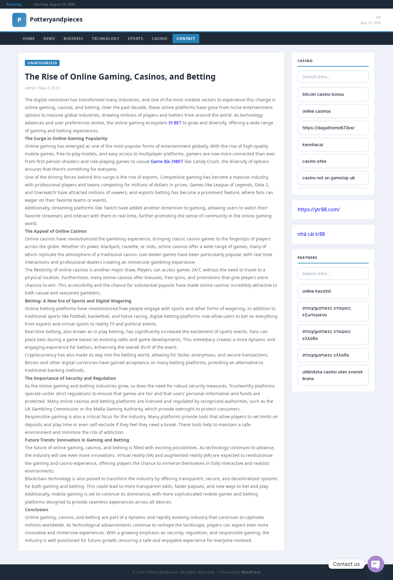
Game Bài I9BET (167, 161)
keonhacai (312, 144)
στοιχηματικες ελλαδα (325, 354)
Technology (105, 38)
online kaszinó (316, 291)
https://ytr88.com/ (319, 209)
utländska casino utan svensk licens (332, 375)
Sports (135, 38)
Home (29, 38)
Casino (159, 38)
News (49, 38)
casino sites (314, 161)
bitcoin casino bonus (323, 94)
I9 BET (175, 123)
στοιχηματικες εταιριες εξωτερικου (326, 311)
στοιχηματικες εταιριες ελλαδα (326, 335)
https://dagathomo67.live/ (328, 127)
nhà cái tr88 (311, 234)
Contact (186, 38)
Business (73, 38)
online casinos (316, 111)
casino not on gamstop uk (328, 177)
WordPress (251, 572)
